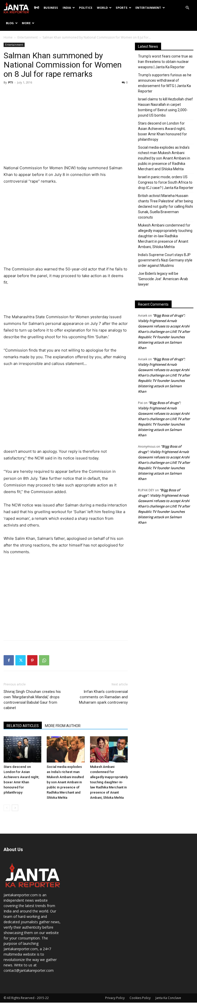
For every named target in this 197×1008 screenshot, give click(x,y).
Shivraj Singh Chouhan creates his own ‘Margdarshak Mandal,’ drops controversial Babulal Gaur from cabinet (32, 699)
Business (51, 8)
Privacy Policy (115, 998)
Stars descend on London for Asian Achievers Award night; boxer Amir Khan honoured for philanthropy (162, 131)
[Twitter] (20, 660)
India (67, 8)
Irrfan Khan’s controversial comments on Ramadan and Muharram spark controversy (103, 697)
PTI (10, 82)
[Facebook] (9, 660)
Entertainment (148, 8)
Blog (10, 23)
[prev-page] (7, 808)
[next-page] (15, 808)
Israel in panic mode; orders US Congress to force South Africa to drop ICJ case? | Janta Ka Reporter (165, 182)
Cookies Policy (140, 998)
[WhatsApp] (44, 660)
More (26, 23)
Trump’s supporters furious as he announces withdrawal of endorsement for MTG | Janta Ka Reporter (164, 83)
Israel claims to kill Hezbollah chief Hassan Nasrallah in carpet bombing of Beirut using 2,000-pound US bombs (165, 107)
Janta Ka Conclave (168, 998)
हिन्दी (36, 8)
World (102, 8)
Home (8, 37)
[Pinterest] (32, 660)
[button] (187, 7)
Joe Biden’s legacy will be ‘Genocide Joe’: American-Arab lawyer (163, 278)
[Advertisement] (66, 126)
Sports (121, 8)
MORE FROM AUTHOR (63, 726)
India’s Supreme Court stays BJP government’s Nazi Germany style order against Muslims (165, 260)
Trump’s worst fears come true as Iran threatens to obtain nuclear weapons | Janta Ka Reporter (165, 61)
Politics (85, 8)
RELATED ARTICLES (23, 726)
